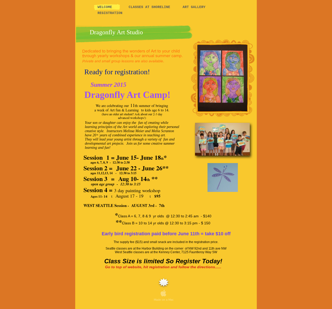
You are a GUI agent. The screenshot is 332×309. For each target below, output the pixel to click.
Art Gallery (194, 7)
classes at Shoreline (149, 7)
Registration (110, 13)
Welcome (107, 7)
